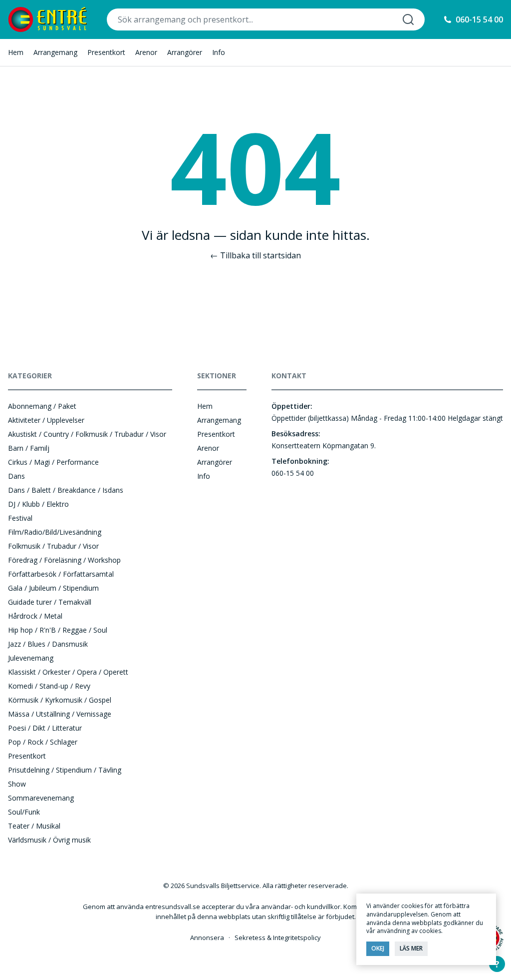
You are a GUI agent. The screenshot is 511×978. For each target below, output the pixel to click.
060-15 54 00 (479, 19)
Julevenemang (30, 658)
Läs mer (411, 948)
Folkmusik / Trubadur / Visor (53, 546)
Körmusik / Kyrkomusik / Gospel (59, 700)
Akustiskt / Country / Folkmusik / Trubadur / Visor (87, 434)
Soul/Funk (24, 812)
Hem (15, 52)
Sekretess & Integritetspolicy (278, 937)
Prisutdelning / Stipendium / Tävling (64, 770)
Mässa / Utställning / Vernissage (59, 714)
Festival (20, 518)
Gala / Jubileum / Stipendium (53, 588)
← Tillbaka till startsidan (255, 255)
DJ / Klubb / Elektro (38, 504)
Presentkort (106, 52)
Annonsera (207, 937)
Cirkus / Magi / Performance (53, 462)
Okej (377, 948)
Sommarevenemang (41, 798)
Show (17, 784)
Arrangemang (55, 52)
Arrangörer (184, 52)
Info (218, 52)
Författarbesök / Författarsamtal (61, 574)
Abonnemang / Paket (42, 406)
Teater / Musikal (34, 826)
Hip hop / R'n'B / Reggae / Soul (57, 630)
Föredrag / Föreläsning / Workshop (64, 560)
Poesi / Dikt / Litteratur (45, 728)
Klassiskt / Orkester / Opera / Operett (68, 672)
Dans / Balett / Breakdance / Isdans (65, 490)
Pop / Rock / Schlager (42, 742)
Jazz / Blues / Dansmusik (48, 644)
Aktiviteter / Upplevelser (46, 420)
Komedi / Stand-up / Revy (49, 686)
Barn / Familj (28, 448)
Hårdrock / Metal (35, 616)
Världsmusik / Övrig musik (49, 840)
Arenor (146, 52)
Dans (16, 476)
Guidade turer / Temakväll (49, 602)
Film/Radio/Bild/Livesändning (54, 532)
